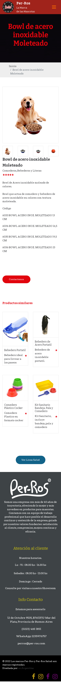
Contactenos (16, 279)
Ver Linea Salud (30, 460)
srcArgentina (26, 668)
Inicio (12, 66)
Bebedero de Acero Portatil (43, 343)
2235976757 (39, 636)
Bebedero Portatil (15, 350)
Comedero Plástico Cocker (13, 406)
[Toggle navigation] (54, 7)
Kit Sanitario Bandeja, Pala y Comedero (44, 408)
